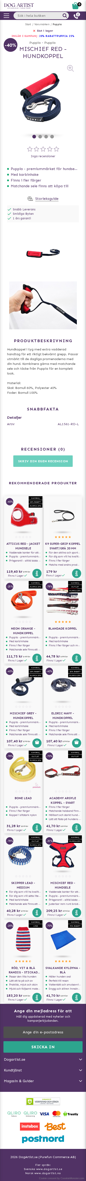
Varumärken (42, 24)
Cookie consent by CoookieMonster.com (61, 1178)
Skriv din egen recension (43, 461)
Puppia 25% (66, 36)
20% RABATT (48, 36)
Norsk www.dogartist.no (43, 1173)
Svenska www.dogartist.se (43, 1169)
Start (28, 24)
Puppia (57, 24)
